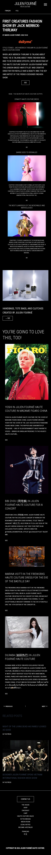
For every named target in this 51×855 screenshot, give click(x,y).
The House (25, 805)
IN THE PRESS (7, 734)
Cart (25, 813)
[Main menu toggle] (45, 4)
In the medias (25, 819)
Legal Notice (25, 825)
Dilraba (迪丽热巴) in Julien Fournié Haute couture (22, 657)
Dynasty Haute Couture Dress (27, 99)
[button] (25, 799)
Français (8, 11)
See (27, 147)
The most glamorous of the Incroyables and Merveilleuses (27, 206)
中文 (17, 11)
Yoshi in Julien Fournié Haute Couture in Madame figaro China (26, 408)
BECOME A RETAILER (25, 827)
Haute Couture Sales (25, 816)
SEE (25, 83)
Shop (25, 807)
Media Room (25, 822)
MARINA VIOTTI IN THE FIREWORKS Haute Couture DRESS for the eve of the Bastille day (26, 577)
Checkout (25, 810)
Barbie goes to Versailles (26, 152)
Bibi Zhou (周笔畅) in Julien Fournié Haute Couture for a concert (24, 504)
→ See (7, 318)
